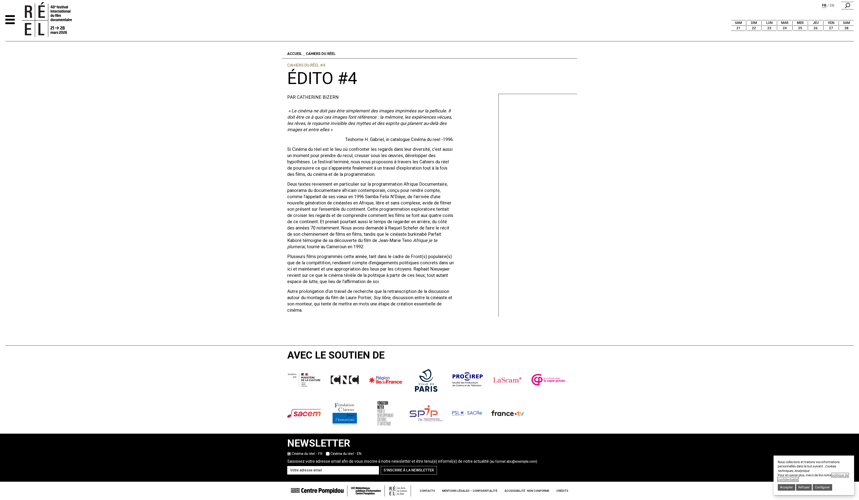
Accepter (786, 487)
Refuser (804, 487)
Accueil (294, 54)
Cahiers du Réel (321, 54)
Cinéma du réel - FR (307, 454)
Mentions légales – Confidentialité (469, 490)
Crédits (562, 490)
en (832, 5)
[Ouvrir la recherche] (847, 5)
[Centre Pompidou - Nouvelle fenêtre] (317, 491)
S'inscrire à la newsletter (409, 470)
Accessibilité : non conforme (526, 490)
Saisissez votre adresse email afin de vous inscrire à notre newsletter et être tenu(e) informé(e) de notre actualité (412, 461)
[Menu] (10, 19)
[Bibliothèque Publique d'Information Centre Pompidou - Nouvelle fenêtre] (366, 491)
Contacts (427, 490)
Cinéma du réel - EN (345, 454)
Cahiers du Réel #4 (306, 65)
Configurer (822, 487)
